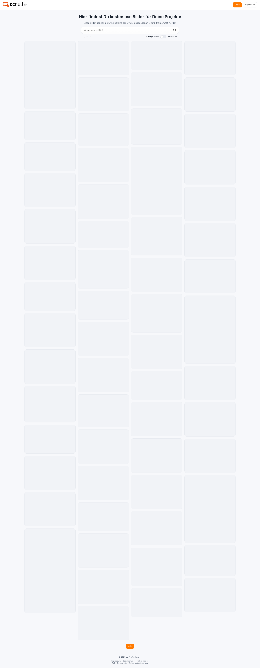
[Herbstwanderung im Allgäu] (103, 94)
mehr (130, 646)
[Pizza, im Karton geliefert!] (50, 156)
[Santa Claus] (156, 89)
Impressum (116, 661)
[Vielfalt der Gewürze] (210, 419)
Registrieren (250, 5)
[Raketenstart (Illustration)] (210, 131)
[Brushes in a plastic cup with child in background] (103, 375)
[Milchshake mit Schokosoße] (50, 263)
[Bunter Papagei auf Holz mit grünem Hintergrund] (50, 367)
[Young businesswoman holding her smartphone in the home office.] (103, 623)
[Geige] (103, 551)
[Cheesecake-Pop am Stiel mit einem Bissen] (156, 55)
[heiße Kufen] (103, 411)
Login (237, 5)
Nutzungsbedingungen (138, 663)
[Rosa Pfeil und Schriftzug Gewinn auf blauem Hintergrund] (103, 516)
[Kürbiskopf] (210, 383)
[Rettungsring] (103, 269)
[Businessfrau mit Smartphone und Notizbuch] (210, 595)
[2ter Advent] (103, 483)
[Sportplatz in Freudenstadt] (156, 313)
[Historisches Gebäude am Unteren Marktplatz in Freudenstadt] (156, 181)
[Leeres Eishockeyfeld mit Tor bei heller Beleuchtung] (156, 602)
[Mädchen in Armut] (156, 492)
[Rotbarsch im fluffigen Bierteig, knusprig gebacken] (156, 385)
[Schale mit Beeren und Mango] (103, 165)
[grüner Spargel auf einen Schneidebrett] (156, 456)
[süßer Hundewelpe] (103, 339)
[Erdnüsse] (103, 587)
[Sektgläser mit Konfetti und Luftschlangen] (156, 419)
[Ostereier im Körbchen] (210, 509)
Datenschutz (128, 661)
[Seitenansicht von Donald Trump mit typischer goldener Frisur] (103, 305)
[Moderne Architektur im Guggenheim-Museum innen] (156, 126)
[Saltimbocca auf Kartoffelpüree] (103, 130)
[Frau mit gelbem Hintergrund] (210, 58)
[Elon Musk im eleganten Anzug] (156, 275)
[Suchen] (174, 30)
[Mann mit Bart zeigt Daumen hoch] (50, 190)
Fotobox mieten (142, 661)
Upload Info (122, 663)
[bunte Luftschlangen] (210, 240)
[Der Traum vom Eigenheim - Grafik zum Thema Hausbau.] (103, 234)
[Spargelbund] (103, 58)
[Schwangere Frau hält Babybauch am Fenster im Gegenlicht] (50, 439)
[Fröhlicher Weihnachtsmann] (210, 167)
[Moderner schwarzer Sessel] (210, 330)
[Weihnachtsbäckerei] (50, 404)
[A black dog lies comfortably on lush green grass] (103, 447)
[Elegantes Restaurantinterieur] (210, 560)
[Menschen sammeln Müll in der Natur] (210, 456)
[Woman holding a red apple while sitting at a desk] (156, 528)
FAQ (113, 663)
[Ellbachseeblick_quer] (156, 236)
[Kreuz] (50, 571)
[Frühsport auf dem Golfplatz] (103, 201)
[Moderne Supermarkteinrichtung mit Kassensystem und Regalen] (50, 296)
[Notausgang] (50, 509)
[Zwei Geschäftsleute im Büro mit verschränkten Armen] (210, 95)
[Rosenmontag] (210, 204)
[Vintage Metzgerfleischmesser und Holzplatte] (156, 352)
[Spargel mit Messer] (50, 226)
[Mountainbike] (156, 567)
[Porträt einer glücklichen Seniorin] (50, 330)
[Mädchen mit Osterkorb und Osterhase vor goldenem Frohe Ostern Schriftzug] (50, 125)
